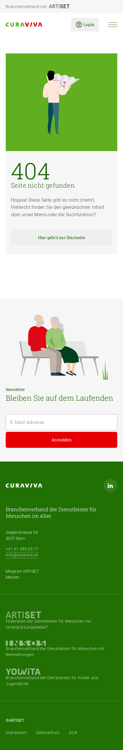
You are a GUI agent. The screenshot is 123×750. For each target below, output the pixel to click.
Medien (12, 577)
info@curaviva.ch (22, 555)
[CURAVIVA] (34, 24)
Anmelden (61, 439)
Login (89, 24)
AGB (73, 732)
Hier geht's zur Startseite (61, 237)
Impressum (16, 732)
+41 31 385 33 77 (22, 549)
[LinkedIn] (110, 485)
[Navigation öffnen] (112, 25)
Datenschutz (48, 732)
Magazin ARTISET (22, 571)
